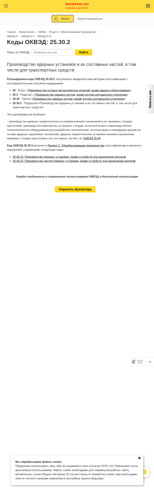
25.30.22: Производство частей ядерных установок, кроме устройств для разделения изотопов (74, 160)
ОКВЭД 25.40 (91, 138)
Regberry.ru (77, 5)
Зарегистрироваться (89, 18)
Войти (65, 18)
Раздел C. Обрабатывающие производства (76, 145)
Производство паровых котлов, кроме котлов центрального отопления (81, 94)
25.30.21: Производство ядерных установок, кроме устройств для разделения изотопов (69, 156)
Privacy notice (140, 362)
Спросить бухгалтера (75, 189)
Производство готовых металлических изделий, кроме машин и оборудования (79, 90)
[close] (150, 361)
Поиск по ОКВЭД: (18, 52)
